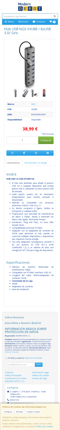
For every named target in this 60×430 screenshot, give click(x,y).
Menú (10, 21)
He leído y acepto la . (25, 358)
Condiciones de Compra (16, 378)
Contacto (40, 21)
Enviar (38, 364)
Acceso (24, 21)
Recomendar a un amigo (36, 162)
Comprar (45, 140)
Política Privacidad (13, 375)
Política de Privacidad (11, 352)
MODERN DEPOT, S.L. (15, 381)
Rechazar (19, 412)
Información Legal (40, 372)
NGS (33, 104)
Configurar (8, 412)
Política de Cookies (44, 426)
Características (13, 162)
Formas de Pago (39, 378)
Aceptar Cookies (33, 412)
